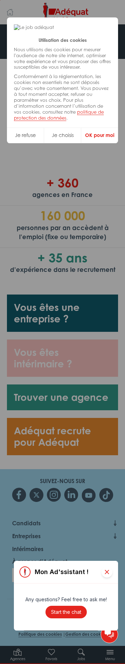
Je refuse (25, 135)
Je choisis (63, 135)
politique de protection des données (59, 115)
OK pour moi (99, 135)
